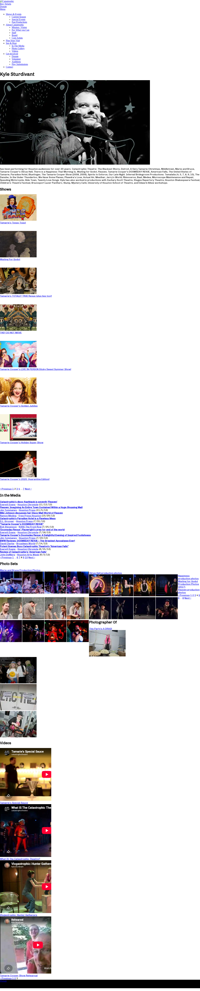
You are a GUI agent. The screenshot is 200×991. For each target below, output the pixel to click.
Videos (15, 51)
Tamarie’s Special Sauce (14, 802)
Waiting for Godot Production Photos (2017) (188, 584)
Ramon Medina (8, 515)
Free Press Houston (30, 515)
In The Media (18, 46)
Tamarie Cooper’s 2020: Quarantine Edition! (24, 479)
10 (26, 557)
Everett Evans (8, 504)
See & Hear (11, 43)
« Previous (6, 488)
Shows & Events (13, 14)
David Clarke (7, 543)
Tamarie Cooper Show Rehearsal (19, 975)
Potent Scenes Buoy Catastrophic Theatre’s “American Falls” (34, 546)
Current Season (19, 17)
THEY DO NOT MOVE (11, 332)
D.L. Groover (7, 521)
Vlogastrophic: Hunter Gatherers (18, 915)
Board (14, 35)
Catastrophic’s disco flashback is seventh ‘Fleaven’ (28, 501)
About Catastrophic (15, 24)
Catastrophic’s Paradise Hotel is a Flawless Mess (28, 518)
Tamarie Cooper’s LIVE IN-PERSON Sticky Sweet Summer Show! (35, 369)
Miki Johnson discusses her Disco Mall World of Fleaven (31, 512)
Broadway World (25, 543)
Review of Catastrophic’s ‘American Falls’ (23, 551)
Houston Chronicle (28, 504)
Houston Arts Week (28, 554)
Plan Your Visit (13, 40)
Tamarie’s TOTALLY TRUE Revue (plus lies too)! (26, 296)
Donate (15, 56)
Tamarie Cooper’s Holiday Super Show (21, 442)
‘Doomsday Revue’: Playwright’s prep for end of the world (32, 529)
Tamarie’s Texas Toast (13, 222)
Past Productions (19, 22)
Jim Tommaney (8, 510)
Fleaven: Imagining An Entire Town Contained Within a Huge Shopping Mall (41, 507)
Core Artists (17, 38)
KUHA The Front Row (30, 526)
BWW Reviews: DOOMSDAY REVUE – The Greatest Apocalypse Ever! (37, 540)
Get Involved (12, 53)
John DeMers (7, 554)
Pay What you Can (20, 30)
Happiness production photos (188, 577)
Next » (28, 488)
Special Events (18, 19)
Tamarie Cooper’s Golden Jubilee (19, 405)
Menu (2, 9)
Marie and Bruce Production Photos (20, 570)
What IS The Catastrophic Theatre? (20, 858)
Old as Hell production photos (105, 573)
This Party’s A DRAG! (100, 628)
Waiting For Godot (10, 259)
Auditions (16, 61)
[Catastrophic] (7, 1)
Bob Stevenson (8, 526)
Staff (14, 32)
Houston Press (27, 510)
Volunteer (16, 59)
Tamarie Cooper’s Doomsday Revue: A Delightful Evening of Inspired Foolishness (45, 535)
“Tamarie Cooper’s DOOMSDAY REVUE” (21, 524)
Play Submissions (20, 64)
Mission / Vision (19, 27)
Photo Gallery (18, 48)
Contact (9, 67)
